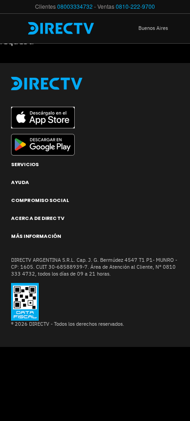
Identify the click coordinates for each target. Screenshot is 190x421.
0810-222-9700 (135, 6)
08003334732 (75, 6)
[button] (160, 28)
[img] (17, 28)
